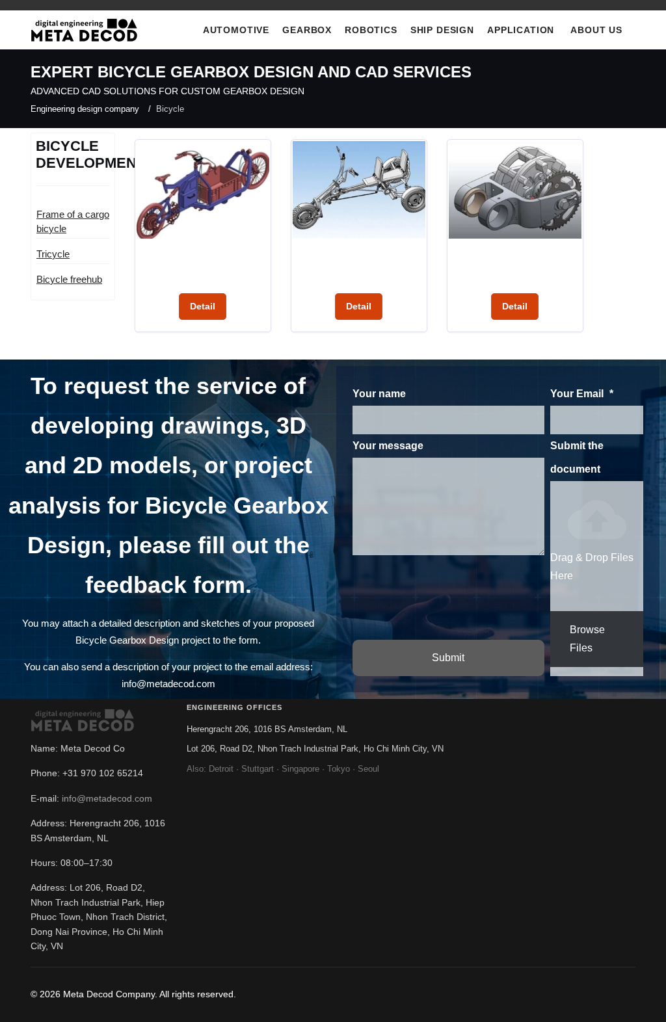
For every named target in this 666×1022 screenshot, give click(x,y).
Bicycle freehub (69, 279)
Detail (202, 306)
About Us (596, 30)
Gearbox (307, 30)
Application (520, 30)
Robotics (371, 30)
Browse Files (587, 638)
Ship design (442, 30)
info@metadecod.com (107, 798)
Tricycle (53, 253)
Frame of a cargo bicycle (72, 221)
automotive (236, 30)
